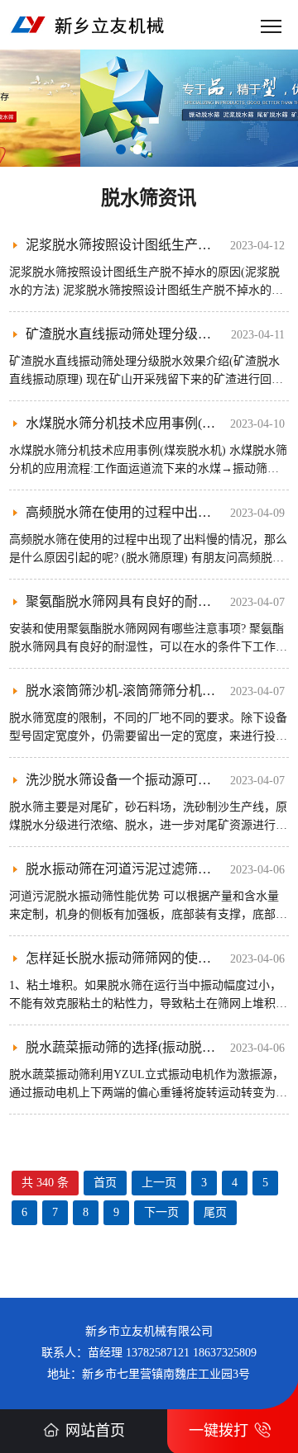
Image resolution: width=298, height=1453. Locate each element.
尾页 (215, 1212)
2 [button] (137, 149)
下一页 (161, 1212)
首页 (105, 1182)
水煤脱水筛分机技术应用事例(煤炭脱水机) (149, 423)
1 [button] (121, 149)
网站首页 (95, 1430)
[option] (149, 108)
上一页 (159, 1182)
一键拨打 (218, 1430)
